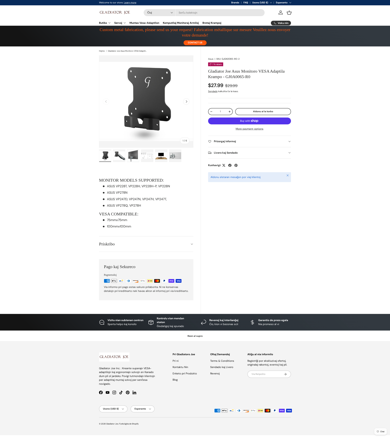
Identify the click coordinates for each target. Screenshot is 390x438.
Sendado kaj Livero (221, 367)
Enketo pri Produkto (185, 373)
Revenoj (215, 373)
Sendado (213, 91)
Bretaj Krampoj (211, 23)
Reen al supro (195, 336)
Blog (175, 379)
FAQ (245, 2)
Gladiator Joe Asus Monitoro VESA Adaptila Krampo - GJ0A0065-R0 (127, 51)
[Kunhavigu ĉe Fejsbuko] (230, 165)
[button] (289, 12)
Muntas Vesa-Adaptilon (144, 23)
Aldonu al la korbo (263, 111)
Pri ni (176, 360)
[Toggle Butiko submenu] (109, 23)
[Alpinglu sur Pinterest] (236, 165)
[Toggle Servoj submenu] (124, 23)
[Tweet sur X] (224, 165)
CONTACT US (195, 42)
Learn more (130, 2)
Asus (210, 58)
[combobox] (204, 12)
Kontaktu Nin (180, 367)
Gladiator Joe (112, 423)
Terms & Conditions (222, 360)
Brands (235, 2)
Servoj (118, 23)
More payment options (249, 128)
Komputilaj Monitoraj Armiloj (181, 23)
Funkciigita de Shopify (129, 423)
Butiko (103, 23)
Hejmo (102, 51)
